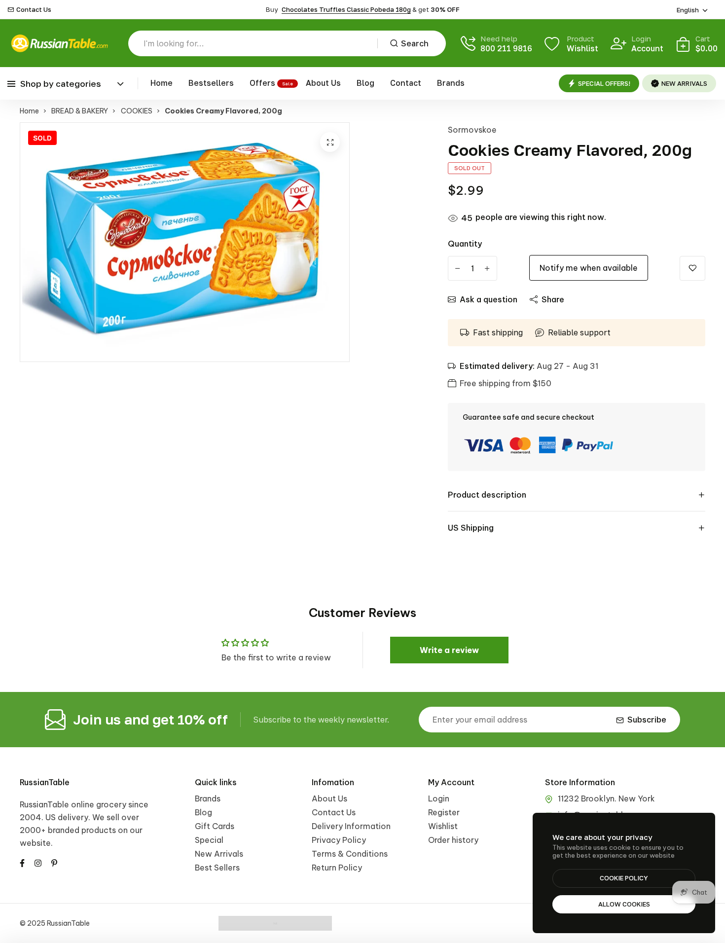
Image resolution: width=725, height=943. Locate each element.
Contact (405, 83)
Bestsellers (211, 83)
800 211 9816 (506, 48)
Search (415, 43)
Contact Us (33, 9)
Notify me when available (589, 268)
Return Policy (337, 867)
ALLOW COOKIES (624, 904)
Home (161, 83)
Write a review (449, 650)
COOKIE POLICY (624, 878)
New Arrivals (219, 854)
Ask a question (488, 299)
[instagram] (38, 862)
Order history (453, 840)
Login (438, 798)
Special (209, 840)
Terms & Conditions (350, 854)
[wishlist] (692, 268)
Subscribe (646, 720)
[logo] (59, 43)
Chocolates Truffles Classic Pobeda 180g (346, 9)
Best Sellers (217, 867)
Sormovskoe (472, 130)
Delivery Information (351, 826)
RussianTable (45, 782)
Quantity (465, 244)
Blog (365, 83)
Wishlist (443, 826)
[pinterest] (54, 862)
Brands (451, 83)
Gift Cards (214, 826)
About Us (323, 83)
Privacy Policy (339, 840)
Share (553, 299)
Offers (262, 83)
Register (444, 812)
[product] (330, 142)
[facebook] (22, 862)
